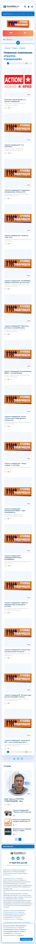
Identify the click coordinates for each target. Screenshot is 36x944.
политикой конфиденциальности (12, 918)
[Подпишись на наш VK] (18, 858)
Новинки (8, 39)
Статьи (7, 766)
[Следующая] (29, 63)
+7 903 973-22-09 (18, 863)
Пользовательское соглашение (13, 912)
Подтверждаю (26, 939)
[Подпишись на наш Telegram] (13, 858)
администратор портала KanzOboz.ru (18, 865)
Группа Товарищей (12, 57)
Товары (14, 48)
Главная (7, 48)
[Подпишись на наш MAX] (23, 858)
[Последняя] (31, 63)
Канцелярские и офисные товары (12, 7)
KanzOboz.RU (8, 846)
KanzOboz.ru (7, 875)
